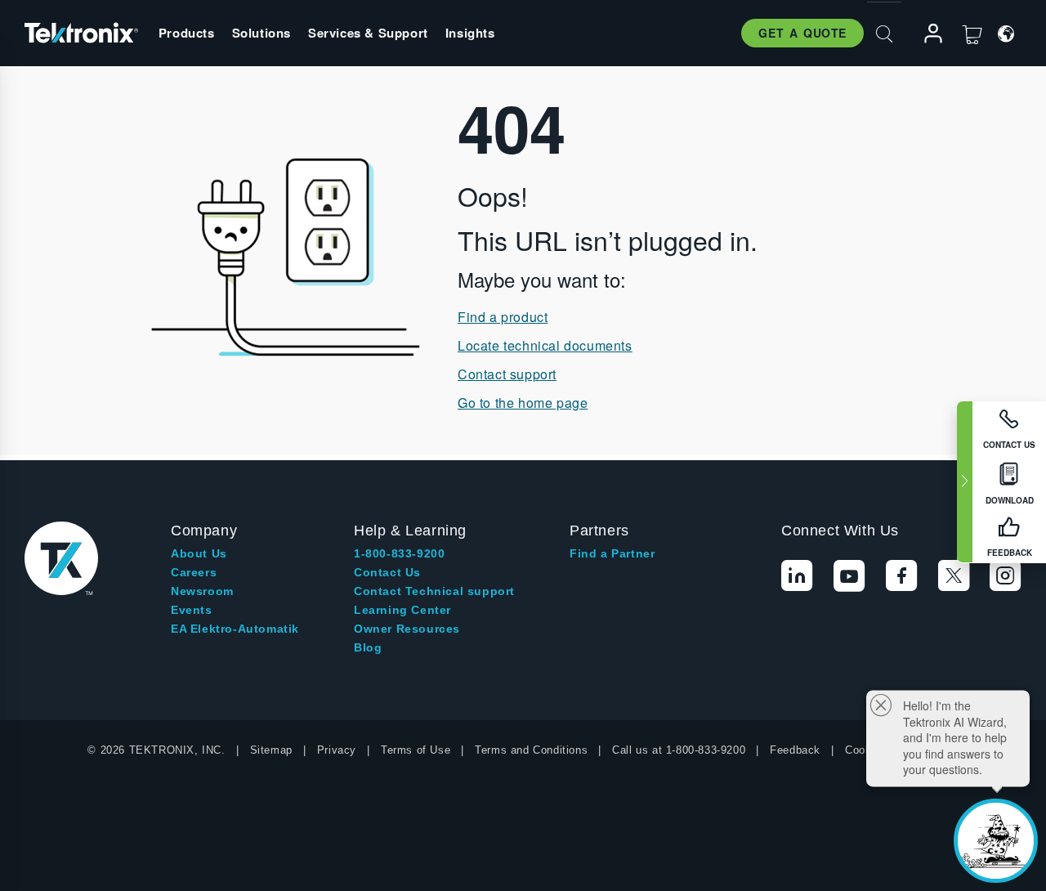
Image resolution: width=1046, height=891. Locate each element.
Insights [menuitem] (470, 33)
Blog (368, 647)
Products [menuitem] (187, 33)
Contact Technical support (434, 591)
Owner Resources (407, 628)
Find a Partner (612, 553)
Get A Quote (802, 33)
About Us (199, 553)
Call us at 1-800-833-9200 (678, 750)
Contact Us (387, 572)
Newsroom (202, 591)
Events (191, 609)
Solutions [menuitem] (261, 33)
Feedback (795, 750)
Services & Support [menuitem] (368, 33)
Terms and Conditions (531, 750)
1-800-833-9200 (399, 553)
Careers (194, 572)
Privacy (336, 750)
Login (926, 34)
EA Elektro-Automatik (235, 628)
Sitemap (271, 750)
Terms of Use (415, 750)
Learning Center (402, 609)
